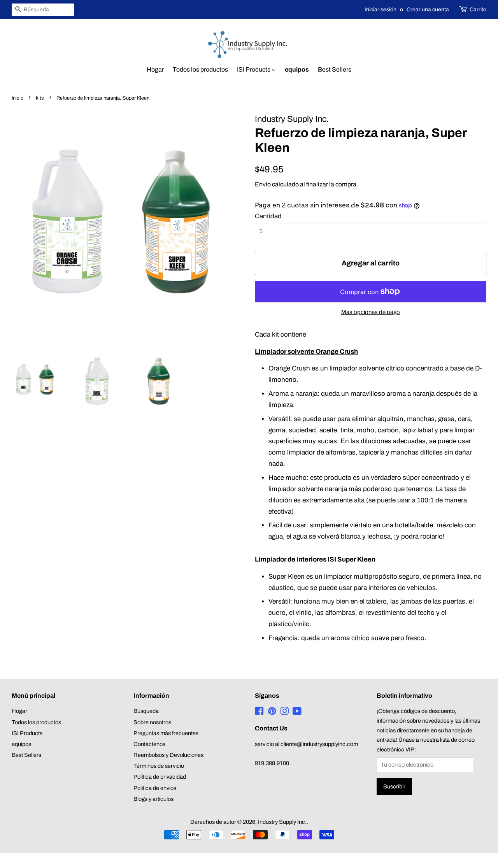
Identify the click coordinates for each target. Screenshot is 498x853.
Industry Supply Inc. (282, 822)
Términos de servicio (158, 766)
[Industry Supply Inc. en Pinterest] (272, 712)
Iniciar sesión (380, 9)
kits (40, 98)
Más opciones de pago (370, 312)
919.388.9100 (272, 763)
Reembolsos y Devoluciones (168, 755)
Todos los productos (200, 69)
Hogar (155, 69)
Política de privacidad (159, 777)
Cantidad (268, 216)
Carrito (478, 9)
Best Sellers (334, 69)
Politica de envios (154, 788)
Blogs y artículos (153, 799)
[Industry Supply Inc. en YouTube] (297, 712)
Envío (263, 184)
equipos (297, 69)
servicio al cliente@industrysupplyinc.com (306, 744)
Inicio (17, 98)
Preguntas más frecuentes (165, 733)
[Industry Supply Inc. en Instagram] (284, 712)
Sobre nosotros (152, 722)
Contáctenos (149, 744)
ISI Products (254, 69)
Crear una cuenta (428, 9)
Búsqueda (146, 711)
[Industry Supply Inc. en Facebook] (259, 712)
